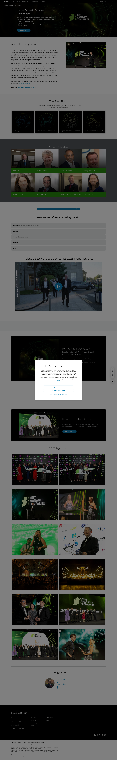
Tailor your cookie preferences (58, 394)
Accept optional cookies (58, 387)
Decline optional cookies (58, 390)
